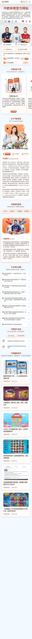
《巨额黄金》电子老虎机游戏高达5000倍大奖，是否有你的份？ (15, 510)
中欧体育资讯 (6, 381)
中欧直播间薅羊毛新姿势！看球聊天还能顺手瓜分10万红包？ (15, 483)
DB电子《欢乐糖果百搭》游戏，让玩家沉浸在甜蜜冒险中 (15, 430)
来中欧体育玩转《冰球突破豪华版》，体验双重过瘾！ (15, 457)
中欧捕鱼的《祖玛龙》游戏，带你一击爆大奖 (15, 404)
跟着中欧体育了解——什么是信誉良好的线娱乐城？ (15, 377)
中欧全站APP (13, 96)
